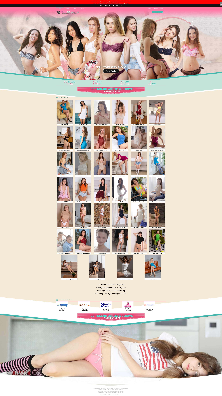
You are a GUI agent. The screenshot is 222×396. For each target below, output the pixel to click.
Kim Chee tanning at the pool (120, 150)
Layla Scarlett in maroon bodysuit (83, 253)
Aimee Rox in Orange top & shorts (83, 201)
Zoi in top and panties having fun (102, 124)
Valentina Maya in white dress (125, 279)
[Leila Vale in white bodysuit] (120, 240)
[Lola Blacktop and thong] (139, 240)
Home (60, 8)
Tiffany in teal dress (152, 279)
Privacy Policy (116, 388)
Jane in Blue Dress (64, 124)
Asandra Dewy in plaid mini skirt (102, 201)
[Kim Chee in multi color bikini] (139, 189)
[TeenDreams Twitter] (221, 5)
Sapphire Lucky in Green (157, 253)
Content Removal (110, 388)
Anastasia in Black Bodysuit (64, 150)
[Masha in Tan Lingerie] (120, 112)
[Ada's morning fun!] (139, 137)
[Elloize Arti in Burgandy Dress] (139, 112)
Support (161, 8)
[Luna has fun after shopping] (139, 215)
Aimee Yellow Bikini (157, 124)
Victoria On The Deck (102, 227)
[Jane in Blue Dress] (65, 112)
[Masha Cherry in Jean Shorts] (139, 163)
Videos (74, 8)
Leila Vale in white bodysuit (120, 253)
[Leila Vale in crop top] (65, 215)
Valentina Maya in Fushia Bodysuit (157, 150)
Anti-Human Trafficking (119, 389)
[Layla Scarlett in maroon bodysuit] (83, 240)
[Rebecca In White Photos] (120, 189)
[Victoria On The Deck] (102, 215)
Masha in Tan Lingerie (120, 124)
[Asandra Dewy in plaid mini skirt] (102, 189)
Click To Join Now (157, 12)
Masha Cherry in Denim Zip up (120, 227)
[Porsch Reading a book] (97, 266)
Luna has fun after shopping (138, 227)
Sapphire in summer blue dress (83, 150)
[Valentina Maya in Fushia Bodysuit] (157, 137)
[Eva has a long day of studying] (65, 240)
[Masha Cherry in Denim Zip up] (120, 215)
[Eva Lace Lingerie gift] (83, 163)
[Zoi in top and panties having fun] (102, 112)
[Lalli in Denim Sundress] (65, 163)
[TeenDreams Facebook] (221, 3)
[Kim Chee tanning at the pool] (120, 137)
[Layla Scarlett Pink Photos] (65, 189)
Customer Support (96, 388)
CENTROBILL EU (110, 392)
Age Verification (111, 389)
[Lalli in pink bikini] (83, 215)
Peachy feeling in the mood (157, 201)
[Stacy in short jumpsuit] (69, 266)
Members (156, 8)
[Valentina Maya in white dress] (125, 266)
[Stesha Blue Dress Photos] (157, 163)
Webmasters (103, 388)
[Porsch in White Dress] (83, 112)
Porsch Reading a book (97, 279)
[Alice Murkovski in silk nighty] (102, 163)
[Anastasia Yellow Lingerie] (157, 215)
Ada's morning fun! (138, 150)
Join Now (150, 8)
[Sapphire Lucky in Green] (157, 240)
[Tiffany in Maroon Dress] (120, 163)
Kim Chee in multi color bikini (138, 201)
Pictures (82, 8)
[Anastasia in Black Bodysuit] (65, 137)
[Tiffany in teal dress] (153, 266)
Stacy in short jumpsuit (69, 279)
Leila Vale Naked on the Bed (101, 150)
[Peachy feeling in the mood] (157, 189)
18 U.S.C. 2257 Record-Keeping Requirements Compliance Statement (110, 391)
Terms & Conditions (124, 388)
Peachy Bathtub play (102, 253)
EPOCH (103, 392)
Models (67, 8)
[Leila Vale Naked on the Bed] (102, 137)
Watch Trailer (111, 71)
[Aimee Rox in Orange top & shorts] (83, 189)
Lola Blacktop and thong (138, 253)
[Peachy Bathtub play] (102, 240)
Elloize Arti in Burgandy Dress (138, 124)
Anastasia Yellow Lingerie (157, 227)
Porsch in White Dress (83, 124)
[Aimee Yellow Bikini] (157, 112)
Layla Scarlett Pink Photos (65, 201)
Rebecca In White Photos (120, 201)
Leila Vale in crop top (65, 227)
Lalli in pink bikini (83, 227)
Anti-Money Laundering (102, 389)
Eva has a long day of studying (65, 253)
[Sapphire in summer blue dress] (83, 137)
